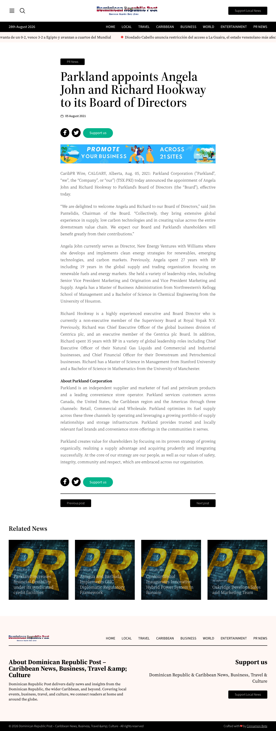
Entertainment (234, 26)
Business (188, 26)
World (208, 26)
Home (110, 26)
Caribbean (165, 26)
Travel (144, 26)
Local (127, 26)
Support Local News (248, 11)
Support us (98, 132)
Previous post (76, 503)
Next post (203, 503)
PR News (260, 26)
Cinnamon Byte (257, 726)
